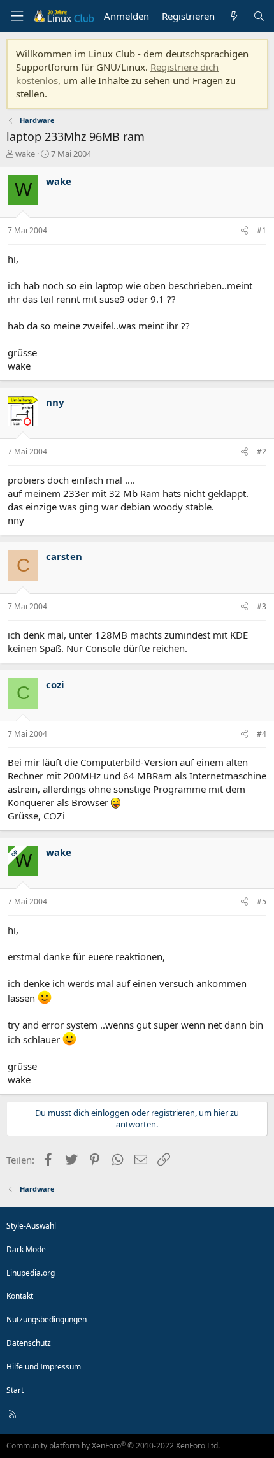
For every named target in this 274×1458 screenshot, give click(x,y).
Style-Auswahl (31, 1225)
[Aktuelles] (233, 16)
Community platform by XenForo (113, 1445)
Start (15, 1390)
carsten (64, 556)
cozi (55, 684)
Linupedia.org (30, 1272)
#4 (261, 733)
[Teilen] (244, 231)
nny (55, 402)
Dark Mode (26, 1249)
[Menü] (17, 16)
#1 (261, 230)
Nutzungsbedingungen (46, 1319)
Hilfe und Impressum (43, 1366)
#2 (261, 451)
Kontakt (19, 1295)
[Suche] (259, 16)
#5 (261, 901)
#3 (261, 606)
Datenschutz (28, 1343)
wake (25, 153)
